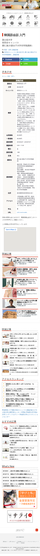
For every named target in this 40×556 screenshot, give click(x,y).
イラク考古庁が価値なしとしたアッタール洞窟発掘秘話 (27, 312)
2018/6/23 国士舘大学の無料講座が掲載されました (19, 481)
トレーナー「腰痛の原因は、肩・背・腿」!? (27, 291)
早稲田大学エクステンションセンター (20, 415)
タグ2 (35, 410)
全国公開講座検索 (20, 537)
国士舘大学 (20, 52)
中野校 (23, 412)
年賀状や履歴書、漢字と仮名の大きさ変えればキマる (27, 270)
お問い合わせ (12, 541)
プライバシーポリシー (32, 541)
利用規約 (23, 543)
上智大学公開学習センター (11, 412)
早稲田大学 (30, 412)
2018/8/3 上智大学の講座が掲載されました (16, 471)
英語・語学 (7, 50)
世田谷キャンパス (10, 52)
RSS (17, 543)
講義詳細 (15, 50)
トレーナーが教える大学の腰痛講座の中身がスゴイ (27, 301)
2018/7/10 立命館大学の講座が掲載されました (17, 477)
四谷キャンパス (20, 410)
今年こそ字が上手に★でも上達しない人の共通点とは (27, 260)
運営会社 (5, 541)
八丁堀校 (12, 410)
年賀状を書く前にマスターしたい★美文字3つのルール (27, 280)
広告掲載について (21, 541)
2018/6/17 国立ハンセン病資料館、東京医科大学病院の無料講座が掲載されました (19, 485)
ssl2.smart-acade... (22, 212)
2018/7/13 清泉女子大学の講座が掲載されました (18, 474)
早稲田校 (5, 410)
